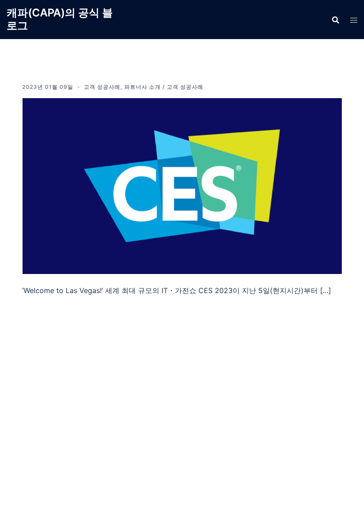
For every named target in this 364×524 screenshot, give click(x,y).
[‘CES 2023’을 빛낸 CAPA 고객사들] (182, 185)
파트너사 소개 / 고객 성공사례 (163, 86)
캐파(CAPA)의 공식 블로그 (60, 19)
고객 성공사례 (102, 86)
